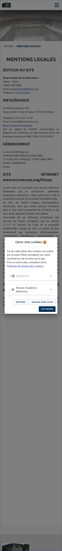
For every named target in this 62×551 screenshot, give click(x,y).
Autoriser (47, 309)
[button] (31, 276)
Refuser (20, 302)
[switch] (10, 289)
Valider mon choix (42, 302)
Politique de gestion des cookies (25, 266)
